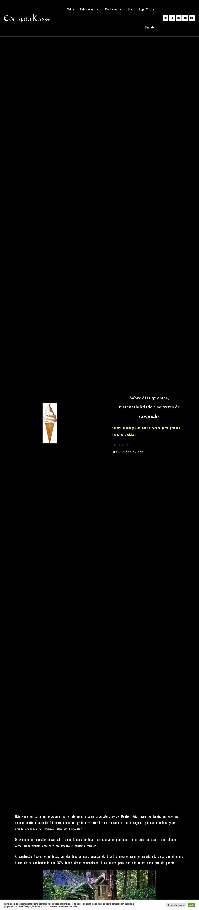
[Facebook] (192, 18)
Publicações (87, 9)
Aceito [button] (191, 904)
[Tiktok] (172, 18)
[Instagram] (165, 18)
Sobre (70, 9)
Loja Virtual (147, 9)
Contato (150, 27)
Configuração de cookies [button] (176, 904)
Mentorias (111, 9)
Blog (130, 9)
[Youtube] (185, 18)
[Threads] (179, 18)
